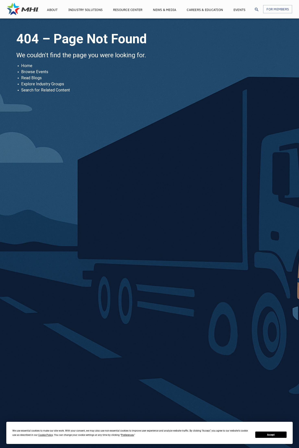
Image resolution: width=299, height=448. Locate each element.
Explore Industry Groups (42, 83)
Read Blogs (31, 77)
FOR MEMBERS (277, 9)
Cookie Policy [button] (45, 435)
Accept (271, 434)
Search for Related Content (45, 90)
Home (26, 65)
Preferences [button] (127, 435)
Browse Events (34, 71)
